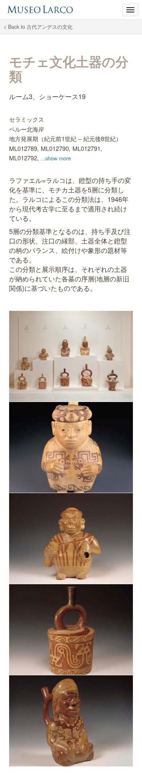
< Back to (38, 26)
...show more (56, 158)
